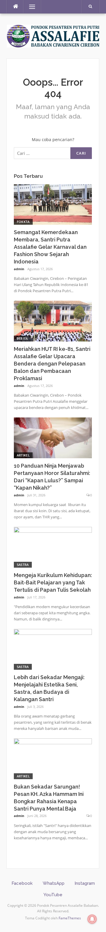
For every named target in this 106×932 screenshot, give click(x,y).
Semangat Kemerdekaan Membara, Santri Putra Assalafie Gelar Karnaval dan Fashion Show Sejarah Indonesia (50, 247)
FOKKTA (23, 221)
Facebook (22, 883)
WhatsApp (53, 883)
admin (19, 269)
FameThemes (70, 918)
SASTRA (23, 564)
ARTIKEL (23, 455)
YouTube (53, 894)
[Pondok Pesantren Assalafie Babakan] (53, 35)
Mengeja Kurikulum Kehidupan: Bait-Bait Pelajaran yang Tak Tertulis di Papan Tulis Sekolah (53, 582)
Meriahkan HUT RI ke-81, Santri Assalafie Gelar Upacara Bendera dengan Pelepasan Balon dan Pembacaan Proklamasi (52, 363)
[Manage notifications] (92, 919)
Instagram (84, 883)
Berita (22, 338)
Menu (29, 6)
